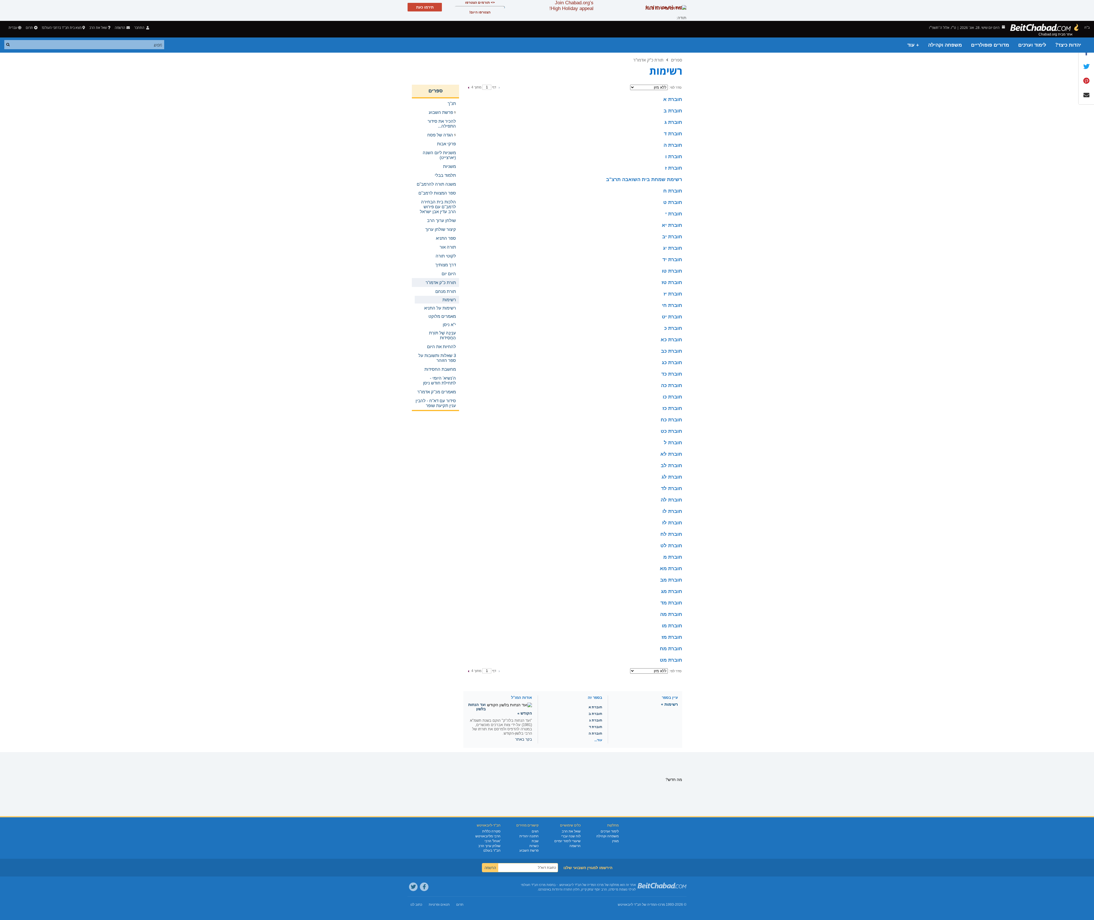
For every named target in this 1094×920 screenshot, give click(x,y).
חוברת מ (672, 557)
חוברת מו (672, 625)
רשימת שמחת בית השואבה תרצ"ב (644, 179)
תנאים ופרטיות (439, 905)
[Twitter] (413, 887)
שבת (535, 841)
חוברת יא (672, 225)
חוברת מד (671, 603)
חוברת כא (671, 339)
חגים (535, 831)
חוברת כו (672, 397)
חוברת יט (672, 317)
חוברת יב (672, 236)
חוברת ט (672, 202)
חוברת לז (672, 523)
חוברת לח (671, 534)
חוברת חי (672, 305)
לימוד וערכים (1032, 45)
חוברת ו (673, 156)
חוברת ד (673, 133)
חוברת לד (671, 488)
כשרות (534, 846)
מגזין (615, 841)
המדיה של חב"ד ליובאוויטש (637, 905)
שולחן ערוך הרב (489, 846)
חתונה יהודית (529, 836)
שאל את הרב (98, 27)
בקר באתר (523, 739)
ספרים (676, 60)
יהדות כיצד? (1068, 45)
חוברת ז (673, 168)
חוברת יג (672, 248)
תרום (29, 27)
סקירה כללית (491, 831)
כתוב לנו (416, 905)
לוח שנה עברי (571, 836)
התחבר (139, 27)
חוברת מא (671, 568)
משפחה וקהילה (945, 45)
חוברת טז (672, 282)
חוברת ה (673, 145)
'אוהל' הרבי (493, 841)
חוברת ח (672, 191)
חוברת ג (673, 122)
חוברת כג (672, 362)
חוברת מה (671, 614)
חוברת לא (671, 454)
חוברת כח (671, 420)
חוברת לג (672, 477)
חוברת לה (671, 500)
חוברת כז (672, 408)
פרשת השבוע (529, 850)
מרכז (661, 905)
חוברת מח (671, 648)
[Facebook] (424, 887)
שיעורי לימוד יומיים (567, 841)
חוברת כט (671, 431)
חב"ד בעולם (492, 850)
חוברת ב (673, 111)
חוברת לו (672, 511)
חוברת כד (671, 374)
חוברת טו (672, 271)
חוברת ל (673, 442)
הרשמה (575, 846)
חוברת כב (671, 351)
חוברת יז (673, 294)
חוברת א (672, 99)
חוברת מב (671, 580)
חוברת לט (671, 545)
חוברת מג (671, 591)
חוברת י (673, 214)
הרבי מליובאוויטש (488, 836)
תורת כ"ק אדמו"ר (648, 60)
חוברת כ (673, 328)
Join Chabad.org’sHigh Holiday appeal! (571, 5)
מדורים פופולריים (990, 45)
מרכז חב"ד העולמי (533, 885)
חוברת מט (671, 660)
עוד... (598, 740)
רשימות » (669, 704)
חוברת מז (672, 637)
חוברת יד (672, 259)
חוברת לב (671, 465)
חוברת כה (671, 385)
